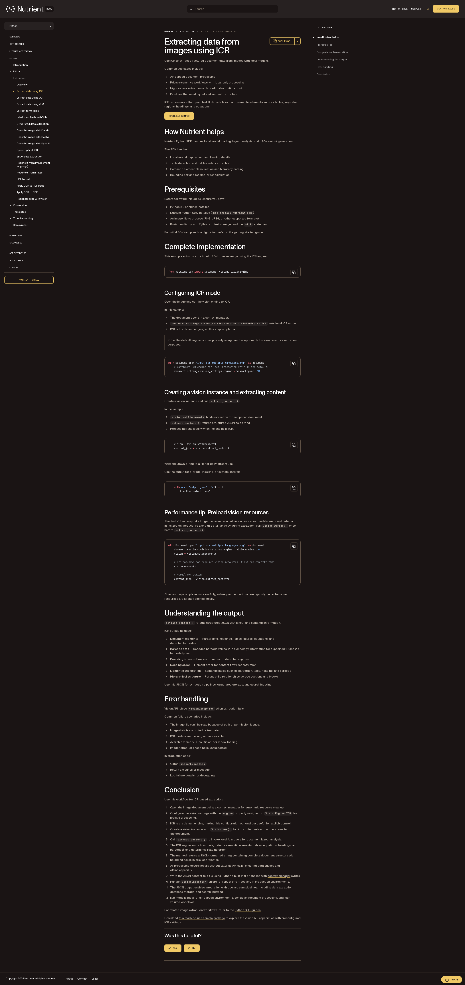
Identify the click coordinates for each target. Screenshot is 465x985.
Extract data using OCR (30, 97)
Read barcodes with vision (32, 199)
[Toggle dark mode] (428, 9)
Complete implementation (332, 52)
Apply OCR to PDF (27, 192)
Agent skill (16, 260)
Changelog (16, 243)
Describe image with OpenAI (33, 143)
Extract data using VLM (30, 104)
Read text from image (30, 172)
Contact (82, 978)
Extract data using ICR (30, 91)
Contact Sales (446, 9)
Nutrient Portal (29, 280)
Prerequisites (324, 45)
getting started (244, 232)
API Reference (17, 253)
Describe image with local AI (33, 137)
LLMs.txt (14, 268)
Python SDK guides (248, 910)
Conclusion (323, 74)
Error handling (325, 67)
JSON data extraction (29, 156)
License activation (20, 51)
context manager (220, 224)
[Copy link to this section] (159, 132)
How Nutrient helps (328, 37)
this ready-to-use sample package (202, 918)
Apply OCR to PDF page (30, 185)
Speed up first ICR (27, 150)
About (69, 978)
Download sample (179, 116)
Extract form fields (28, 111)
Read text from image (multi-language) (34, 164)
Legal (95, 978)
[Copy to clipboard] (294, 272)
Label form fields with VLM (32, 117)
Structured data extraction (33, 124)
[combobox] (297, 41)
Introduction (20, 65)
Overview (14, 37)
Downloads (15, 235)
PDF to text (23, 179)
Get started (16, 44)
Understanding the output (332, 59)
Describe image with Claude (33, 130)
